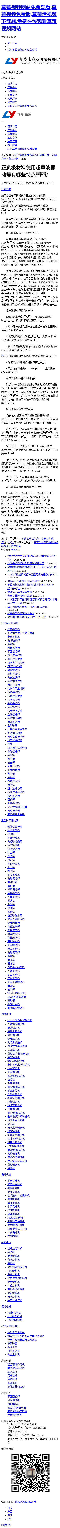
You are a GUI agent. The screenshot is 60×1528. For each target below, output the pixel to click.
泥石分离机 (13, 863)
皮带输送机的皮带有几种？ (27, 617)
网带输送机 (13, 1035)
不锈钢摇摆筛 (14, 718)
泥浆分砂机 (13, 838)
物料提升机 (13, 1188)
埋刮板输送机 (14, 1031)
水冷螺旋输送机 (16, 1087)
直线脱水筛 (13, 937)
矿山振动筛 (13, 974)
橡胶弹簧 (12, 1343)
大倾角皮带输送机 (17, 1161)
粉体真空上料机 (16, 1120)
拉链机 (11, 1079)
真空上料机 (13, 1354)
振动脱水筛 (13, 1004)
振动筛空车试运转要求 (19, 592)
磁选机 (11, 900)
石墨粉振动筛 (14, 666)
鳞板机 (11, 1168)
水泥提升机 (13, 1206)
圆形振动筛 (13, 810)
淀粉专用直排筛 (16, 688)
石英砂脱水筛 (14, 915)
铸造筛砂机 (13, 845)
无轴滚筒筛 (13, 930)
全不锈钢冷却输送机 (18, 1116)
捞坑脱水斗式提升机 (18, 1195)
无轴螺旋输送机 (16, 1024)
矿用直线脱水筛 (16, 919)
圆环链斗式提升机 (17, 1229)
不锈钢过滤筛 (14, 681)
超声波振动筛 (14, 788)
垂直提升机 (13, 1180)
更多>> (15, 550)
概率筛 (11, 871)
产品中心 (12, 87)
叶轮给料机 (13, 1285)
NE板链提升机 (15, 1217)
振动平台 (12, 1347)
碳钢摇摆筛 (13, 707)
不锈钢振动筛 (14, 733)
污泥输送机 (13, 1057)
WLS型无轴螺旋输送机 (19, 1020)
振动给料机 (13, 1296)
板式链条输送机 (16, 1098)
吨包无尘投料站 (16, 1332)
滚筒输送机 (13, 1039)
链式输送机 (13, 1027)
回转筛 (11, 799)
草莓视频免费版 (16, 814)
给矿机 (11, 1252)
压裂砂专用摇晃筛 (17, 729)
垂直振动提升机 (16, 1225)
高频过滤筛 (13, 781)
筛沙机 (11, 960)
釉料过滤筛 (13, 673)
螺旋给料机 (13, 1256)
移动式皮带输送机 (17, 1046)
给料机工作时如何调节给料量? (23, 581)
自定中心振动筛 (16, 967)
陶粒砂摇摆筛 (14, 659)
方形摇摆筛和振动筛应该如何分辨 (25, 563)
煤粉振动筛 (13, 978)
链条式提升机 (14, 1184)
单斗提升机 (13, 1203)
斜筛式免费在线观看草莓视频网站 (25, 1336)
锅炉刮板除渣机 (16, 1061)
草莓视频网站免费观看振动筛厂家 (30, 155)
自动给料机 (13, 1259)
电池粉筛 (12, 882)
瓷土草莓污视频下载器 (19, 595)
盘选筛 (11, 856)
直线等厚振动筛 (16, 1008)
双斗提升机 (13, 1210)
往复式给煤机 (14, 1300)
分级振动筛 (13, 830)
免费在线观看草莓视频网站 (22, 1340)
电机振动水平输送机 (18, 1064)
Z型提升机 (13, 1236)
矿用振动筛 (13, 945)
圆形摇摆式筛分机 (17, 748)
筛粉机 (11, 777)
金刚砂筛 (12, 725)
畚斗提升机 (13, 1199)
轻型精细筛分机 (9, 623)
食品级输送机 (14, 1094)
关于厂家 (12, 43)
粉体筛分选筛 (14, 826)
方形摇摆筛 (13, 751)
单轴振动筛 (13, 893)
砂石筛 (11, 860)
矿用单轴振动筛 (16, 982)
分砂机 (11, 834)
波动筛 (11, 908)
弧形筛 (11, 1000)
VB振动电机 (14, 1312)
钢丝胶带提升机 (16, 1221)
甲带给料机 (13, 1282)
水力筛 (11, 867)
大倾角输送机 (14, 1042)
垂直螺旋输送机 (16, 1113)
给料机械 (6, 1242)
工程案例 (12, 95)
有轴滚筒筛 (13, 926)
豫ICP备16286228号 (25, 1501)
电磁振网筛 (13, 952)
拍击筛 (11, 762)
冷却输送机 (13, 1101)
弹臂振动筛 (13, 889)
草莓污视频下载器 (17, 807)
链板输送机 (13, 1153)
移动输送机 (13, 1131)
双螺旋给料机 (14, 1248)
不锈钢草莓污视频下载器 (20, 633)
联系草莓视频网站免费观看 (22, 49)
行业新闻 (14, 158)
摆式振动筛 (13, 722)
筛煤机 (11, 963)
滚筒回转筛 (13, 923)
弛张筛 (11, 904)
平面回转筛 (13, 770)
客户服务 (12, 102)
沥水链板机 (13, 1068)
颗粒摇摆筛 (13, 703)
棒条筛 (11, 986)
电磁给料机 (13, 1293)
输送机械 (6, 1014)
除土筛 (11, 852)
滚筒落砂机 (13, 875)
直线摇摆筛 (13, 714)
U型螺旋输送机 (15, 1146)
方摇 (9, 744)
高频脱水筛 (13, 941)
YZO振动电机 (14, 1320)
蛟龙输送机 (13, 1109)
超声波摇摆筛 (14, 655)
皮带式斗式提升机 (17, 1267)
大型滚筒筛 (13, 897)
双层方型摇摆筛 (16, 662)
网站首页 (12, 83)
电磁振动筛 (13, 878)
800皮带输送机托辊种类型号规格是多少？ (32, 574)
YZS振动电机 (14, 1316)
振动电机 (6, 1306)
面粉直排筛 (13, 685)
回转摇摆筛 (13, 648)
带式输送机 (13, 1050)
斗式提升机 (13, 1232)
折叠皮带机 (13, 1090)
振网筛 (11, 912)
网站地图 (6, 1525)
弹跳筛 (11, 886)
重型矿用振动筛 (9, 820)
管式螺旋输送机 (16, 1150)
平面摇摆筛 (13, 651)
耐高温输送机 (14, 1142)
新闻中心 (12, 91)
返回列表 (6, 189)
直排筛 (11, 773)
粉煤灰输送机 (14, 1105)
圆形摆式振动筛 (16, 736)
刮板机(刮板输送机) (18, 1053)
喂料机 (11, 1263)
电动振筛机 (13, 636)
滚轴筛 (11, 644)
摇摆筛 (11, 785)
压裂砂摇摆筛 (14, 696)
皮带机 (11, 1124)
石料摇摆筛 (13, 692)
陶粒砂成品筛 (14, 841)
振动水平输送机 (16, 1127)
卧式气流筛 (13, 766)
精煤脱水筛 (13, 934)
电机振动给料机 (16, 1289)
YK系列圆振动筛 (16, 997)
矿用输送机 (13, 1072)
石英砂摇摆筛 (14, 711)
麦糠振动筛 (13, 803)
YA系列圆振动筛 (16, 993)
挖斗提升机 (13, 1192)
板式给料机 (13, 1274)
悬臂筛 (11, 956)
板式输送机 (13, 1083)
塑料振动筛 (13, 670)
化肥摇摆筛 (13, 699)
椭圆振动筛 (13, 949)
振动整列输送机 (16, 1076)
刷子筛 (11, 759)
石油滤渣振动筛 (16, 792)
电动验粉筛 (13, 640)
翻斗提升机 (13, 1214)
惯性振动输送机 (16, 1138)
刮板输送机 (13, 1164)
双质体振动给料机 (17, 1278)
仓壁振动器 (13, 1351)
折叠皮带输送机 (16, 1135)
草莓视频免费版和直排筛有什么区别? (27, 607)
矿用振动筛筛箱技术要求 (20, 613)
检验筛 (11, 755)
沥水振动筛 (13, 796)
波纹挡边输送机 (16, 1157)
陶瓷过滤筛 (13, 677)
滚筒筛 (11, 989)
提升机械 (6, 1174)
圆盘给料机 (13, 1270)
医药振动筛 (13, 629)
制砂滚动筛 (13, 849)
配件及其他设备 (9, 1326)
